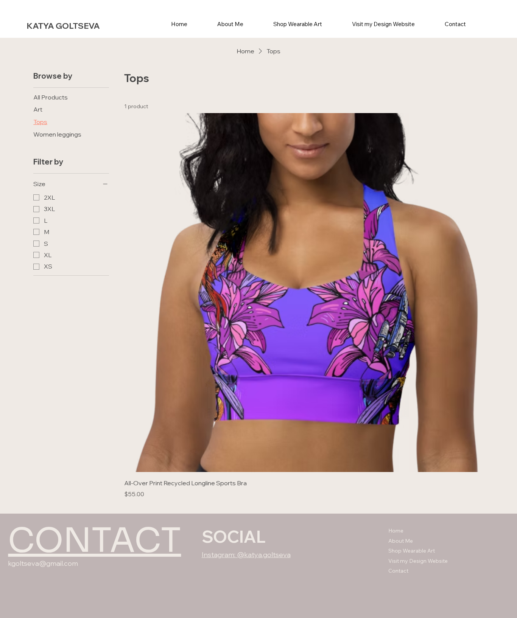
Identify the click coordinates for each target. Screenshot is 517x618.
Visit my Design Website (418, 560)
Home (395, 530)
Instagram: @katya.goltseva (246, 554)
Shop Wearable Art (411, 550)
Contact (398, 570)
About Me (400, 540)
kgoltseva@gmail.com (43, 563)
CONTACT (94, 540)
